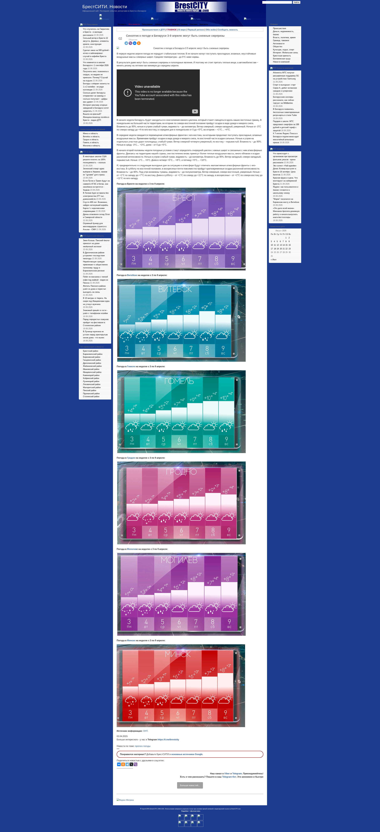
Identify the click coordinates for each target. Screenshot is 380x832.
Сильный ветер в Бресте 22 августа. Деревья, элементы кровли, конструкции (96, 41)
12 (278, 245)
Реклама (193, 24)
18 (275, 249)
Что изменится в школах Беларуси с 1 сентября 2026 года (96, 65)
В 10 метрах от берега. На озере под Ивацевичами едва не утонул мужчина (96, 301)
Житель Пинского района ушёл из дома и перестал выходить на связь (94, 289)
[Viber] (130, 43)
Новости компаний (281, 62)
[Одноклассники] (139, 43)
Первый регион (196, 29)
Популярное (92, 24)
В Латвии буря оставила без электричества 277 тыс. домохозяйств (96, 196)
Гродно (131, 458)
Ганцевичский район (92, 360)
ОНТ (145, 731)
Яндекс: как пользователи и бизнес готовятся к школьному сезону (285, 190)
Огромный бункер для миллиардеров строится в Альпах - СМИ (94, 226)
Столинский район (91, 396)
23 (290, 249)
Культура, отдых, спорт (283, 50)
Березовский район (91, 357)
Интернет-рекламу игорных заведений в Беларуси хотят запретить (96, 108)
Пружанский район (91, 393)
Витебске (132, 275)
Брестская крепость (282, 56)
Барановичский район (92, 354)
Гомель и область (91, 142)
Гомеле (131, 366)
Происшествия (279, 28)
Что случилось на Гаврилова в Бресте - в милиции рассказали (96, 32)
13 (281, 245)
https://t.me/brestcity (168, 739)
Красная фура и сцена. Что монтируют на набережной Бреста (285, 181)
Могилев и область (91, 146)
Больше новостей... (190, 785)
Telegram (237, 773)
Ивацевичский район (92, 372)
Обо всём (211, 29)
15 (286, 245)
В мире (90, 152)
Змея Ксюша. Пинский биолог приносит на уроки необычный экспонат (96, 243)
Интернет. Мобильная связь (285, 52)
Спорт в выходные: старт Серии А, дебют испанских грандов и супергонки (285, 88)
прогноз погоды (143, 746)
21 (284, 249)
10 (272, 245)
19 (278, 249)
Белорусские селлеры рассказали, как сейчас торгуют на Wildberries (283, 100)
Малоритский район (92, 387)
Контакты (204, 24)
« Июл (273, 259)
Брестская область (95, 236)
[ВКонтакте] (134, 43)
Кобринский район (91, 378)
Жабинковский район (92, 366)
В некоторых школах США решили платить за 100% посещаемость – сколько (95, 159)
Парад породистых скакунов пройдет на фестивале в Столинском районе (96, 322)
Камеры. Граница (179, 24)
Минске (131, 640)
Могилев (132, 549)
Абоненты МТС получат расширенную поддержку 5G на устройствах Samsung (286, 76)
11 (275, 245)
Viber (227, 773)
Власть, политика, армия (284, 37)
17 (272, 249)
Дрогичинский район (92, 363)
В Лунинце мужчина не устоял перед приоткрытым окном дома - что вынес (95, 334)
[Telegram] (126, 43)
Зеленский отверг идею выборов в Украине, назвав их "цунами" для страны (95, 171)
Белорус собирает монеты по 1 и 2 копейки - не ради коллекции (96, 86)
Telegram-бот (229, 776)
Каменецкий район (91, 375)
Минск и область (90, 133)
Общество (133, 40)
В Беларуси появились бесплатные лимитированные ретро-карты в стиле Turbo (286, 112)
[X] (131, 764)
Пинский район (89, 390)
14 (284, 245)
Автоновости (278, 43)
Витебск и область (91, 136)
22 (286, 249)
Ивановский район (91, 369)
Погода (167, 24)
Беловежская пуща (281, 59)
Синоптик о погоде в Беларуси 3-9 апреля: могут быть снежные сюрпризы (175, 35)
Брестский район (90, 351)
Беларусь (122, 24)
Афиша (158, 24)
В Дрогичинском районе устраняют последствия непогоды (94, 255)
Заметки (280, 149)
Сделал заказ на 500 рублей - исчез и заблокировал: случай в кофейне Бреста (96, 53)
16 (290, 245)
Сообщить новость (228, 29)
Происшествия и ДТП (153, 29)
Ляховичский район (91, 384)
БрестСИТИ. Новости (104, 6)
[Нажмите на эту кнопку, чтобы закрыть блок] (109, 24)
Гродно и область (91, 139)
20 (281, 249)
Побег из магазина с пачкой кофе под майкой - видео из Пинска (95, 280)
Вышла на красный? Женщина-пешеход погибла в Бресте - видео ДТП (96, 117)
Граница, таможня (281, 40)
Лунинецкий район (91, 381)
